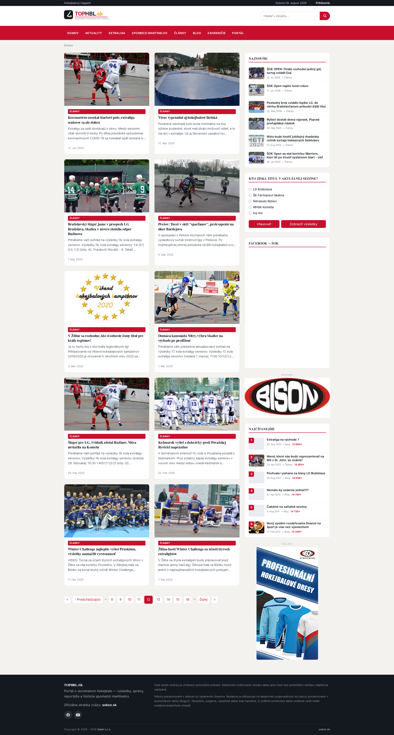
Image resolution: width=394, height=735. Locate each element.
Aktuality (93, 33)
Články (180, 33)
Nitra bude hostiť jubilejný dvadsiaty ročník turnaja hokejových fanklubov (293, 138)
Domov (73, 33)
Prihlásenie (323, 3)
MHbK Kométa (263, 207)
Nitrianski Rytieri (265, 201)
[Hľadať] (325, 16)
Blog (197, 33)
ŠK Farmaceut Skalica (268, 195)
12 (150, 599)
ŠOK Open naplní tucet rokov (287, 86)
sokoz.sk (109, 705)
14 (169, 599)
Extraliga (117, 33)
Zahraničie (216, 33)
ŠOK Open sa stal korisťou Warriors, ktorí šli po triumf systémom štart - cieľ (295, 155)
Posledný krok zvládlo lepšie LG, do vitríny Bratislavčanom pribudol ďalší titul (296, 104)
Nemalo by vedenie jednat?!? (288, 490)
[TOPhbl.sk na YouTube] (78, 715)
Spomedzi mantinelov (149, 33)
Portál (238, 33)
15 (179, 599)
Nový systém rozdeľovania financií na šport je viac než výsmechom (294, 525)
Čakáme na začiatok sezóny (287, 506)
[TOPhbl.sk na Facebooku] (68, 715)
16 (189, 599)
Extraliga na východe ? (283, 439)
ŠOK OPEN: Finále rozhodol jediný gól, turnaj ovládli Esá (294, 70)
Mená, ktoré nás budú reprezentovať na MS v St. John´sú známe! (295, 458)
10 (131, 599)
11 (140, 599)
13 (159, 599)
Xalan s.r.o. (104, 729)
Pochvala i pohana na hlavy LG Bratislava (296, 473)
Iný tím (258, 213)
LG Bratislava (262, 189)
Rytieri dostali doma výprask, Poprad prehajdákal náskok (293, 121)
